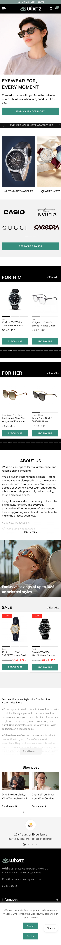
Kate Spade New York (11, 415)
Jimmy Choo (37, 415)
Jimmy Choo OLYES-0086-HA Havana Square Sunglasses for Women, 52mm (43, 420)
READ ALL (30, 531)
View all (53, 277)
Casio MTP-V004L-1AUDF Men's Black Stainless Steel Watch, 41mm (14, 324)
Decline (30, 936)
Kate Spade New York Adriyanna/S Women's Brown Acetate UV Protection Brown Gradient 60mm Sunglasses (13, 419)
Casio (4, 319)
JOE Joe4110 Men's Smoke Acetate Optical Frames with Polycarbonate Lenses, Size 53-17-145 (44, 324)
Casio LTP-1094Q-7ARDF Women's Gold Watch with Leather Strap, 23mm (14, 654)
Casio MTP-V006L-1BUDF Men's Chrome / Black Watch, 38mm (44, 654)
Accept (30, 925)
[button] (36, 316)
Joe (33, 319)
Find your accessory (30, 111)
